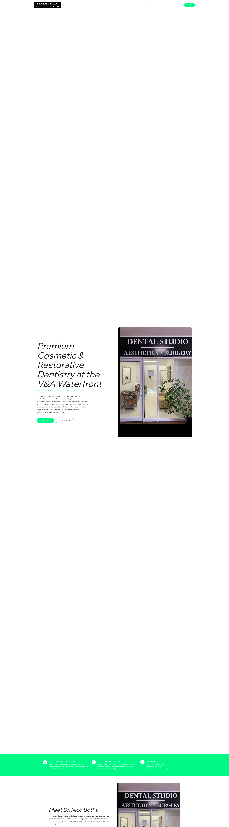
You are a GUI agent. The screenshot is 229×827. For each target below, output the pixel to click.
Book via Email (47, 420)
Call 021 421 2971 (66, 420)
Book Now (190, 5)
